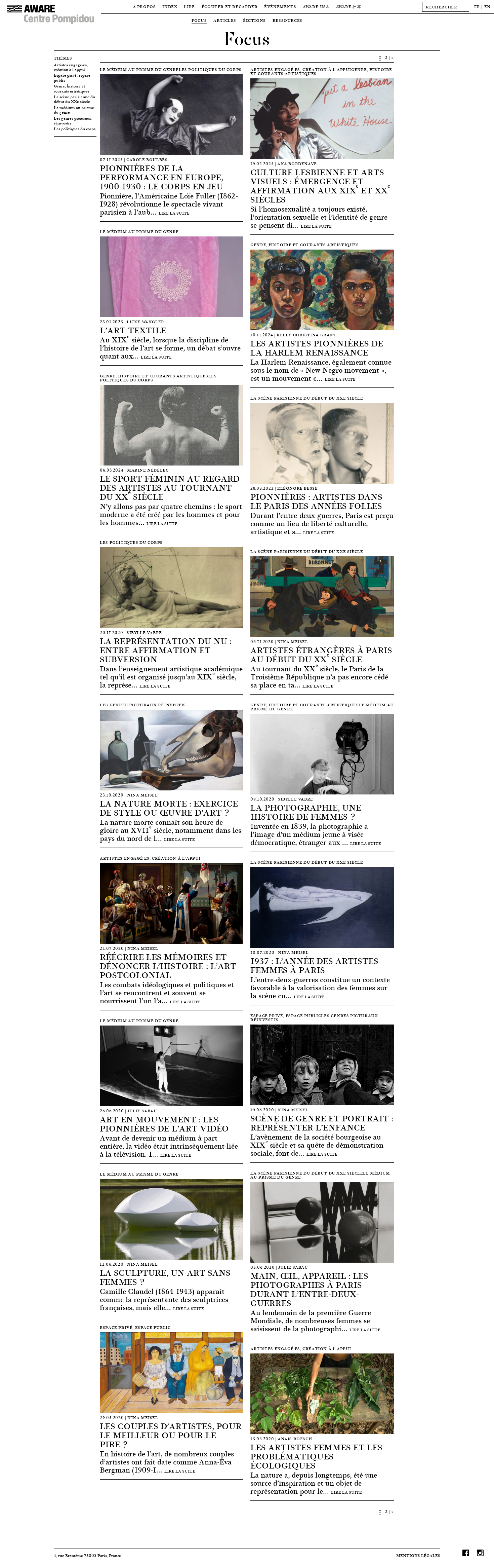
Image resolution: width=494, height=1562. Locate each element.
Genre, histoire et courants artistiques (71, 89)
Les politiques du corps (74, 128)
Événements (280, 6)
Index (169, 6)
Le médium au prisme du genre (74, 110)
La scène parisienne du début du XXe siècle (74, 99)
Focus (199, 20)
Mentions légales (418, 1555)
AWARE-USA (316, 6)
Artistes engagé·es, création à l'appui (71, 67)
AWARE (349, 6)
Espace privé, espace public (72, 78)
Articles (224, 20)
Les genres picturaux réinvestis (72, 121)
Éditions (254, 20)
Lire (189, 6)
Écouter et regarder (229, 6)
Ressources (287, 20)
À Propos (144, 6)
